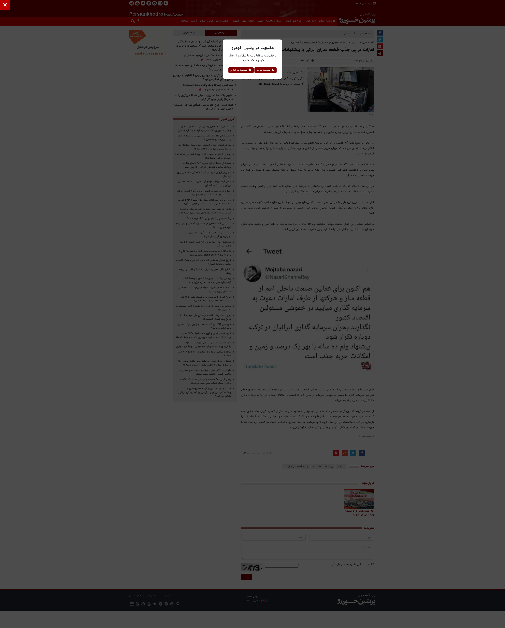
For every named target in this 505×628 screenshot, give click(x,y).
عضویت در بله (263, 70)
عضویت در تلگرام (239, 70)
